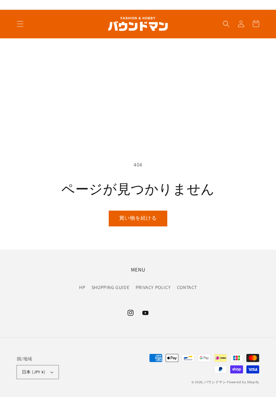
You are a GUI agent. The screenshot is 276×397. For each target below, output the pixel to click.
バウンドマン (215, 382)
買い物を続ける (138, 218)
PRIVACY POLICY (153, 287)
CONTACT (187, 287)
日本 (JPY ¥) (33, 372)
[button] (20, 23)
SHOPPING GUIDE (110, 287)
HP (82, 287)
